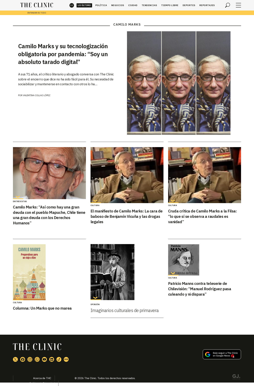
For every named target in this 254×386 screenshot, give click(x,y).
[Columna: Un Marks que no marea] (49, 272)
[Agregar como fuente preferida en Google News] (222, 358)
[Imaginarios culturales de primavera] (127, 272)
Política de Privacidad (42, 383)
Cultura (95, 205)
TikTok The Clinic (59, 359)
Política (101, 5)
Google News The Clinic (66, 359)
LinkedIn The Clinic (51, 359)
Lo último (84, 5)
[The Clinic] (36, 5)
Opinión (95, 304)
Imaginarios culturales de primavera (125, 310)
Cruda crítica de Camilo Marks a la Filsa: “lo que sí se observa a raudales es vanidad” (202, 216)
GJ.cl (236, 377)
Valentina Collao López (36, 95)
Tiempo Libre (169, 5)
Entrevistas (20, 201)
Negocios (117, 5)
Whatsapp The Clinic (37, 359)
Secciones (238, 5)
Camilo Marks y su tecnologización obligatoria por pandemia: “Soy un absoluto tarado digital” (63, 54)
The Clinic (71, 5)
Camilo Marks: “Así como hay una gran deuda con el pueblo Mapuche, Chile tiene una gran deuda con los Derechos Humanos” (49, 214)
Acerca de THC (42, 378)
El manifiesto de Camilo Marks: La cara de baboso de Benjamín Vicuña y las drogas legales (127, 216)
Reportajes (207, 5)
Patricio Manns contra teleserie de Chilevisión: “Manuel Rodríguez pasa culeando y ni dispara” (199, 289)
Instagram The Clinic (29, 359)
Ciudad (133, 5)
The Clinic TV (44, 359)
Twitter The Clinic (15, 359)
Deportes (189, 5)
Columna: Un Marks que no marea (42, 308)
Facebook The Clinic (22, 359)
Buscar (227, 5)
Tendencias (149, 5)
